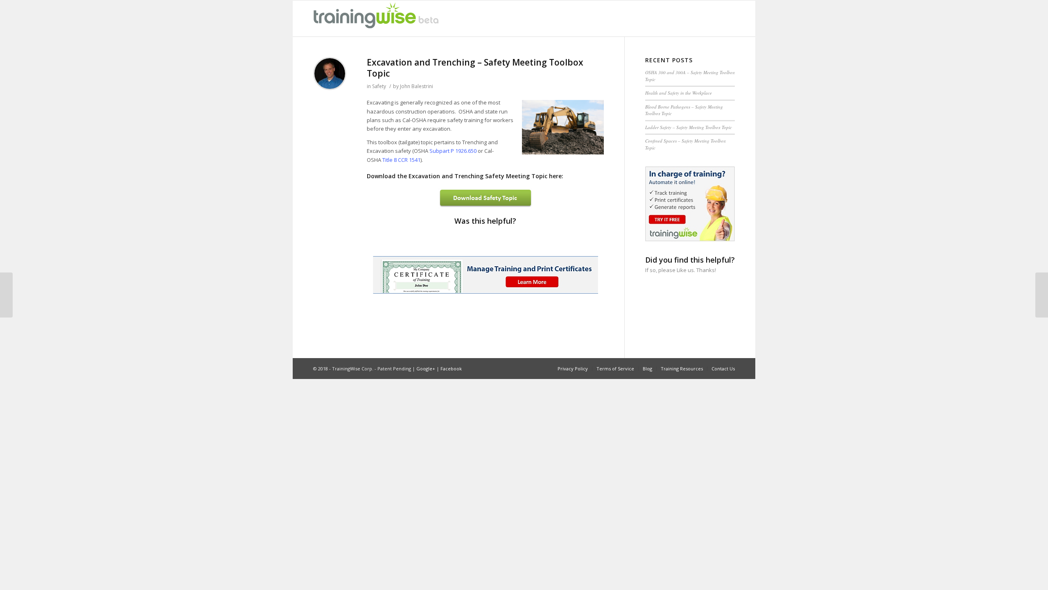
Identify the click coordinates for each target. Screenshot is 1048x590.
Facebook (451, 368)
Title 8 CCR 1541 (401, 159)
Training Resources (682, 368)
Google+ (425, 368)
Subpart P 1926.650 (453, 150)
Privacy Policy (573, 368)
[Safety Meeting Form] (6, 295)
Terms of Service (615, 368)
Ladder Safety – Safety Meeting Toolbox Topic (688, 127)
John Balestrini (416, 86)
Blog (647, 368)
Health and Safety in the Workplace (678, 93)
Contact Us (723, 368)
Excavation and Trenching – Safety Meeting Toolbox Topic (475, 68)
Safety (379, 86)
